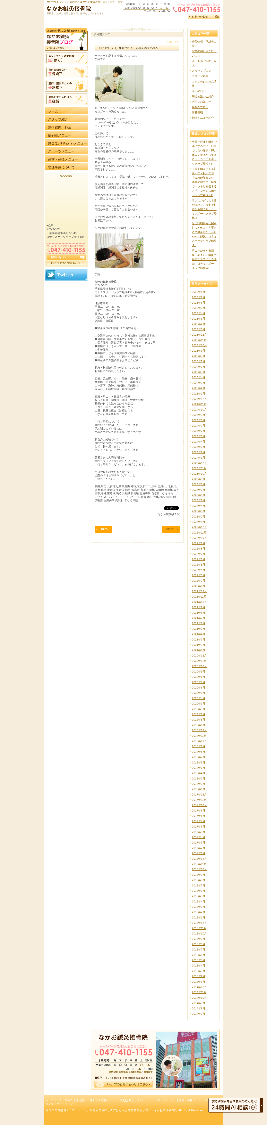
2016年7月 (198, 885)
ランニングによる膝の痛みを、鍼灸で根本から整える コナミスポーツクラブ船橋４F (204, 209)
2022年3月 (198, 575)
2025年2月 (198, 388)
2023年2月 (198, 516)
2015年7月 (198, 949)
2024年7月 (198, 425)
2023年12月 (199, 463)
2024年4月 (198, 441)
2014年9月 (198, 1003)
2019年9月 (198, 709)
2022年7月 (198, 553)
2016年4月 (198, 901)
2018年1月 (198, 789)
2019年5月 (198, 719)
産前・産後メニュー (191, 1100)
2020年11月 (199, 660)
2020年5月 (198, 692)
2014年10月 (199, 997)
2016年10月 (199, 869)
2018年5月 (198, 767)
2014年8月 (198, 1008)
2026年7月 (198, 297)
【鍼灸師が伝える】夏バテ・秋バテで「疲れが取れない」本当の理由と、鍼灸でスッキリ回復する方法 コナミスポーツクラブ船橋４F (204, 182)
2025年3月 (198, 382)
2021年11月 (199, 596)
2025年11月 (199, 340)
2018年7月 (198, 757)
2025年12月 (199, 334)
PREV (104, 529)
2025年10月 (199, 345)
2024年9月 (198, 414)
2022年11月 (199, 532)
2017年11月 (199, 799)
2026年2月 (198, 324)
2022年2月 (198, 580)
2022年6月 (198, 559)
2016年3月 (198, 906)
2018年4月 (198, 773)
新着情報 (197, 112)
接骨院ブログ (200, 107)
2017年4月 (198, 837)
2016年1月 (198, 917)
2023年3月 (198, 511)
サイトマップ (65, 1104)
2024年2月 (198, 452)
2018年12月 (199, 730)
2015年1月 (198, 981)
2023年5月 (198, 500)
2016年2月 (198, 912)
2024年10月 (199, 409)
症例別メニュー (107, 1100)
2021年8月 (198, 612)
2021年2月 (198, 644)
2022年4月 (198, 569)
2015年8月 (198, 944)
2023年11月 (199, 468)
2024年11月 (199, 404)
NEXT (170, 529)
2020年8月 (198, 676)
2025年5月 (198, 372)
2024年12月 (199, 398)
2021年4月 (198, 634)
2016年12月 (199, 858)
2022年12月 (199, 527)
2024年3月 (198, 446)
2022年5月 (198, 564)
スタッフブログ (201, 70)
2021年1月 (198, 650)
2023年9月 (198, 479)
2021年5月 (198, 628)
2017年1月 (198, 853)
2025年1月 (198, 393)
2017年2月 (198, 848)
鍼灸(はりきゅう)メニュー (136, 1100)
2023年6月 (198, 495)
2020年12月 (199, 655)
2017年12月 (199, 794)
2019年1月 (198, 725)
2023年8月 (198, 484)
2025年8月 (198, 356)
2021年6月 (198, 623)
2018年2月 (198, 783)
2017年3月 (198, 842)
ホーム (50, 1100)
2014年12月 (199, 987)
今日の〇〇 (199, 91)
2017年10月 (199, 805)
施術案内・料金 (85, 1100)
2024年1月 (198, 457)
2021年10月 (199, 602)
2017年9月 (198, 810)
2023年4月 (198, 505)
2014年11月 (199, 992)
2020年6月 (198, 687)
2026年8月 (198, 291)
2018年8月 (198, 751)
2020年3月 (198, 703)
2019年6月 (198, 714)
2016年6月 (198, 890)
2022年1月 (198, 586)
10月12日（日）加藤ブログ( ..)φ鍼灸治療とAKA (128, 48)
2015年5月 (198, 960)
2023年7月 (198, 489)
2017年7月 (198, 821)
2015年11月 (199, 928)
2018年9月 (198, 746)
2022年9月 (198, 543)
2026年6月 (198, 302)
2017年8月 (198, 815)
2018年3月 (198, 778)
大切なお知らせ (201, 101)
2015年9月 (198, 938)
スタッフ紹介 (65, 1100)
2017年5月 (198, 832)
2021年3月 (198, 639)
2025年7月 (198, 361)
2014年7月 (198, 1013)
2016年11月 (199, 864)
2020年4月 (198, 698)
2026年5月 (198, 307)
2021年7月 (198, 618)
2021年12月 (199, 591)
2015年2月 (198, 976)
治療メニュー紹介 (203, 117)
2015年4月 (198, 965)
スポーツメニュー (165, 1100)
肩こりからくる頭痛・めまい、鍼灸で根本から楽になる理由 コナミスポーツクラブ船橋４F (204, 259)
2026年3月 (198, 318)
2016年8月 (198, 880)
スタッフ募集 (200, 75)
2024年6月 (198, 430)
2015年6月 (198, 955)
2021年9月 (198, 607)
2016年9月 (198, 874)
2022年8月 (198, 548)
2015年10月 (199, 933)
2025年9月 (198, 350)
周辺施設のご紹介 (203, 96)
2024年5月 (198, 436)
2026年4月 (198, 313)
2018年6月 (198, 762)
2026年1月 (198, 329)
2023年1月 (198, 521)
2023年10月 (199, 473)
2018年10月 (199, 741)
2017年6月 (198, 826)
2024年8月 (198, 420)
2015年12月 (199, 922)
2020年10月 (199, 666)
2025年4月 (198, 377)
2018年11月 (199, 735)
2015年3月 (198, 971)
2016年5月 (198, 896)
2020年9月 (198, 671)
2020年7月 (198, 682)
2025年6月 (198, 366)
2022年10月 (199, 537)
